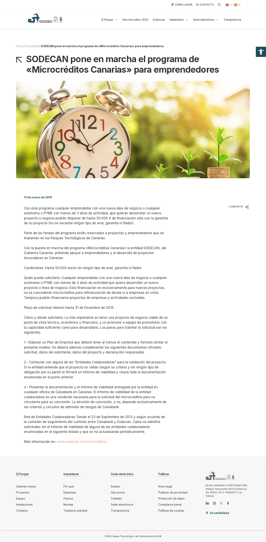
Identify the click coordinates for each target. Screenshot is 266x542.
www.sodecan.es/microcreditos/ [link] (82, 442)
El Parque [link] (107, 19)
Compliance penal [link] (169, 504)
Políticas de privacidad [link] (173, 492)
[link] (261, 52)
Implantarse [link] (177, 19)
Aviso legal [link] (165, 486)
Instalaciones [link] (24, 504)
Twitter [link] (194, 196)
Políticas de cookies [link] (171, 510)
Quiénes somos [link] (26, 486)
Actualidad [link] (31, 46)
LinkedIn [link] (196, 217)
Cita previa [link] (118, 492)
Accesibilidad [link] (219, 513)
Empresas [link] (159, 19)
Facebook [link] (197, 206)
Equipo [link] (20, 498)
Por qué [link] (68, 486)
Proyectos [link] (22, 492)
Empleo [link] (115, 486)
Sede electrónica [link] (203, 19)
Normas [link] (68, 504)
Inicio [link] (19, 46)
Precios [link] (68, 498)
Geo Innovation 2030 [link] (135, 19)
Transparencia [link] (232, 19)
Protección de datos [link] (171, 498)
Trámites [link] (116, 498)
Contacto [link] (22, 510)
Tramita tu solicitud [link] (75, 510)
